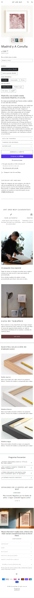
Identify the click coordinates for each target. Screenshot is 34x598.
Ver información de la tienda (10, 168)
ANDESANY (17, 590)
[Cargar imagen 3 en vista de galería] (17, 40)
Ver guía (17, 336)
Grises (23, 80)
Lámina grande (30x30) (9, 73)
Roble (13, 90)
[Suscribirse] (32, 564)
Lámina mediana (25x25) (9, 69)
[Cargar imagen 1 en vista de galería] (13, 40)
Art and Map (14, 586)
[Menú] (2, 2)
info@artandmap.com (7, 192)
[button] (28, 2)
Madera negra (18, 87)
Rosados (4, 80)
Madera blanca (6, 87)
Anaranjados (14, 80)
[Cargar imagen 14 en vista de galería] (21, 40)
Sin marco (5, 90)
